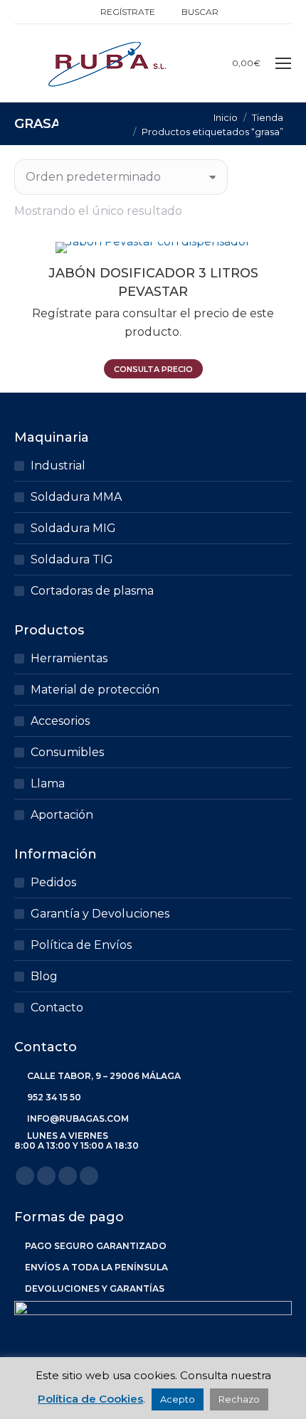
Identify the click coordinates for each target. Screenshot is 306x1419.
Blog (44, 976)
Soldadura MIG (73, 528)
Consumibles (67, 752)
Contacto (57, 1007)
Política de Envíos (81, 945)
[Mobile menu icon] (283, 63)
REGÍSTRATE (127, 11)
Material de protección (95, 689)
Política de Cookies (90, 1398)
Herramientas (69, 658)
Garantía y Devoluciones (100, 913)
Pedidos (53, 882)
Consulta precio (153, 369)
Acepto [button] (177, 1399)
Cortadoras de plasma (92, 590)
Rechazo (239, 1399)
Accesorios (60, 721)
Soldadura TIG (72, 559)
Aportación (62, 815)
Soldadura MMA (76, 497)
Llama (48, 783)
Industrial (58, 465)
